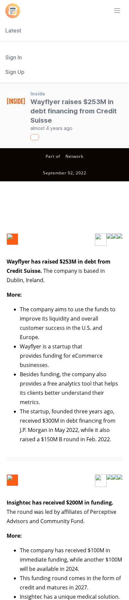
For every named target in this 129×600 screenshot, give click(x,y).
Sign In (13, 57)
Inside (37, 93)
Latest (13, 30)
